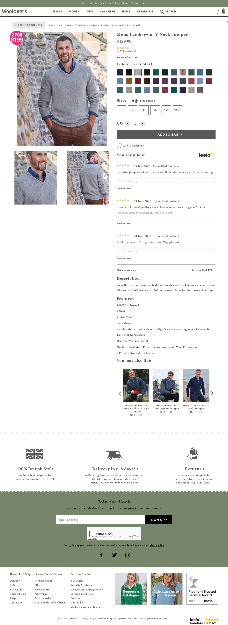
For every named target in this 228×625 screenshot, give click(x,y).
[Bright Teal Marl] (174, 90)
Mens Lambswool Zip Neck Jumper (196, 407)
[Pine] (209, 72)
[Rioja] (209, 81)
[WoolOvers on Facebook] (101, 554)
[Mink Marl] (200, 90)
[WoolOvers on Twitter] (114, 554)
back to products (30, 25)
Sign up (158, 519)
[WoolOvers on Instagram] (127, 554)
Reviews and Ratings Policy (87, 589)
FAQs (13, 598)
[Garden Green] (156, 72)
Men (90, 11)
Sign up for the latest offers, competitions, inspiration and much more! (114, 3)
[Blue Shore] (200, 81)
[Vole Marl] (183, 72)
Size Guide (16, 589)
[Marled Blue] (120, 81)
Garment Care (18, 593)
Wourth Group (44, 580)
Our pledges (78, 602)
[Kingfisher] (120, 90)
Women (74, 11)
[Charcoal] (147, 72)
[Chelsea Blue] (200, 72)
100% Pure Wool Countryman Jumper (166, 407)
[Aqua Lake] (138, 90)
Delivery (15, 580)
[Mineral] (174, 72)
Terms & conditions (82, 593)
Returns (14, 585)
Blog (38, 585)
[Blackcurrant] (183, 81)
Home (126, 11)
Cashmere (107, 11)
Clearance (145, 11)
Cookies (75, 598)
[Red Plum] (165, 81)
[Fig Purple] (183, 90)
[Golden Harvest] (129, 81)
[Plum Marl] (156, 81)
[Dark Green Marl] (191, 72)
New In (57, 11)
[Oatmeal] (191, 90)
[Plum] (174, 81)
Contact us (16, 602)
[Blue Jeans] (147, 90)
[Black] (129, 72)
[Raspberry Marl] (165, 90)
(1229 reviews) (126, 51)
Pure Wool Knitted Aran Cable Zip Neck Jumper (136, 408)
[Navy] (120, 72)
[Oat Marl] (129, 90)
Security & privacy (81, 585)
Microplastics (43, 598)
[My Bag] (223, 11)
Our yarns (41, 593)
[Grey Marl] (138, 72)
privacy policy (156, 545)
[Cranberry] (138, 81)
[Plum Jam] (191, 81)
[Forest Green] (165, 72)
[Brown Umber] (147, 81)
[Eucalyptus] (156, 90)
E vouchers (77, 580)
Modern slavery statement (86, 607)
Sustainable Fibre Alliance (50, 602)
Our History (42, 589)
